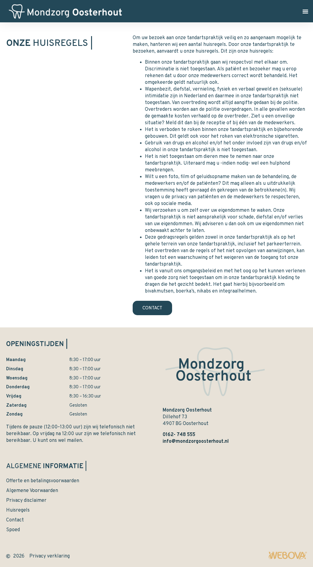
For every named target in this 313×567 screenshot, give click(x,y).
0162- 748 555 (179, 435)
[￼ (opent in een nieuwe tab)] (288, 559)
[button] (305, 11)
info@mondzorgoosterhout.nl (196, 441)
